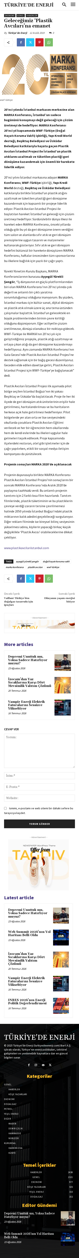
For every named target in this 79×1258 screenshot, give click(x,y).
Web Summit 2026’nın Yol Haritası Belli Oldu (29, 933)
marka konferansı (15, 567)
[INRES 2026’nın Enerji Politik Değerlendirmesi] (61, 1006)
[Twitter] (30, 42)
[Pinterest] (39, 42)
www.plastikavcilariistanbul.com (26, 548)
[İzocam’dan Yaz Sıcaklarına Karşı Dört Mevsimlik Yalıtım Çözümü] (62, 685)
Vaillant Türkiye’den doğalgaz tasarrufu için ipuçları (18, 602)
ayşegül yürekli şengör (27, 561)
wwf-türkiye (53, 567)
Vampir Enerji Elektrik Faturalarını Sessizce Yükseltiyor (26, 705)
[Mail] (43, 1065)
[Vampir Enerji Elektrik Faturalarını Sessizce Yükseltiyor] (62, 708)
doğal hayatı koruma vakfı (56, 561)
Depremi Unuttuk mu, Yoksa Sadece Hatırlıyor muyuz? (27, 660)
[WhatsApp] (49, 42)
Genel (20, 15)
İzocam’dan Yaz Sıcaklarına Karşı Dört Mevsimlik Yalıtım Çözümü (29, 682)
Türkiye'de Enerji (17, 33)
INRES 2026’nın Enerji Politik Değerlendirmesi (27, 1002)
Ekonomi (10, 15)
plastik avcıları (35, 567)
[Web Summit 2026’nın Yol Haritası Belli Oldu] (61, 937)
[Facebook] (21, 42)
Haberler (32, 15)
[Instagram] (35, 1065)
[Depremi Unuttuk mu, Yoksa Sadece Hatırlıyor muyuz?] (62, 662)
